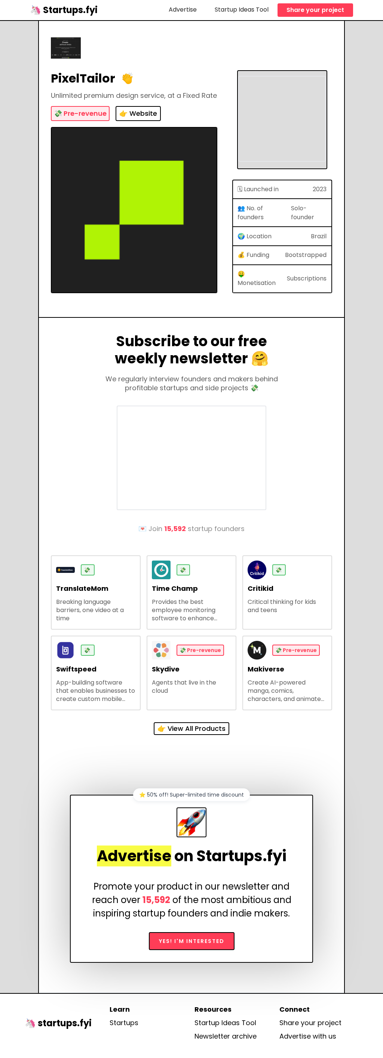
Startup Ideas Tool (242, 9)
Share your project (315, 10)
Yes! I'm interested (191, 941)
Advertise (183, 9)
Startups (124, 1023)
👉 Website (138, 113)
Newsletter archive (225, 1036)
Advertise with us (307, 1036)
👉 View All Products (191, 728)
